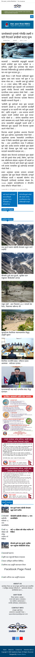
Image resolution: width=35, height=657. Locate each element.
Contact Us (19, 649)
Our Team (17, 595)
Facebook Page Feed (17, 569)
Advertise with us (29, 649)
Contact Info (17, 608)
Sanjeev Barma (21, 654)
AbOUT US (17, 584)
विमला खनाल (14, 597)
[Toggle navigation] (32, 16)
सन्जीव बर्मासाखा (13, 603)
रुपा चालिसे (13, 601)
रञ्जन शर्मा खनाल (14, 599)
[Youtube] (21, 639)
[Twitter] (17, 639)
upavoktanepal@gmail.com (18, 614)
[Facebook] (13, 639)
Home (4, 649)
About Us (11, 649)
